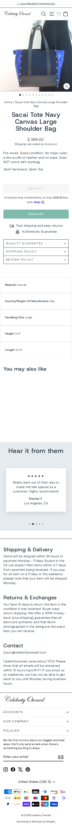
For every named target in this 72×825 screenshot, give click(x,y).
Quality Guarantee (24, 244)
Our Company (16, 721)
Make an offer (36, 215)
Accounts (13, 712)
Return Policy (19, 260)
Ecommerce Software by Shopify (36, 821)
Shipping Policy (21, 252)
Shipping (20, 144)
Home (8, 102)
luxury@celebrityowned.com (25, 652)
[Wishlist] (58, 14)
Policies (11, 731)
